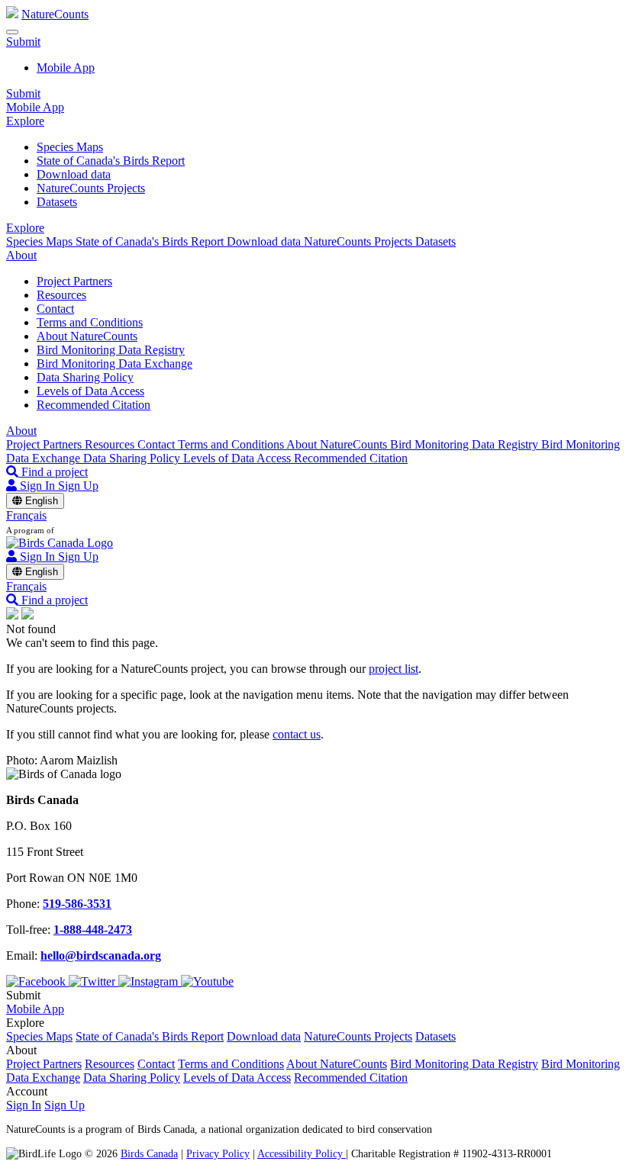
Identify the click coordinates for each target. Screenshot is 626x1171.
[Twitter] (93, 981)
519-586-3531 (77, 903)
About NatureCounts (87, 336)
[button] (23, 41)
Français (26, 515)
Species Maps (70, 146)
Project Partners (74, 281)
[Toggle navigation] (12, 32)
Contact (55, 308)
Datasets (57, 201)
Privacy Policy (218, 1153)
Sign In (23, 1105)
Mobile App (66, 67)
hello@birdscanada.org (100, 955)
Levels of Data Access (90, 390)
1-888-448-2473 (92, 929)
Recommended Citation (93, 404)
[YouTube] (207, 981)
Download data (74, 174)
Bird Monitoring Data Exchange (114, 363)
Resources (61, 294)
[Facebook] (37, 981)
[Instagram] (149, 981)
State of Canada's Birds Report (111, 160)
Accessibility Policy (301, 1153)
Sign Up (78, 485)
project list (393, 668)
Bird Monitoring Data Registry (111, 349)
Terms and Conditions (90, 322)
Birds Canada (149, 1153)
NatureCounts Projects (91, 188)
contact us (297, 734)
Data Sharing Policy (85, 377)
